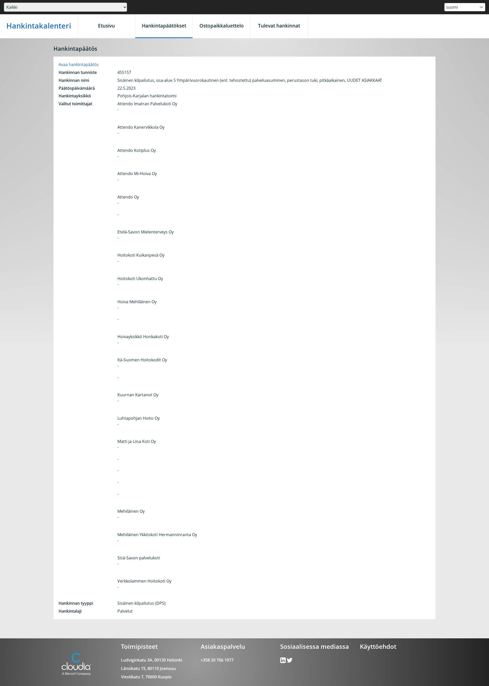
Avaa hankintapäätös (79, 64)
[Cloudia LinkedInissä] (290, 661)
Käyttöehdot (378, 646)
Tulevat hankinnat (279, 25)
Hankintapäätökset (164, 25)
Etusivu (106, 25)
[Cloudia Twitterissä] (283, 661)
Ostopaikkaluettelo (221, 25)
